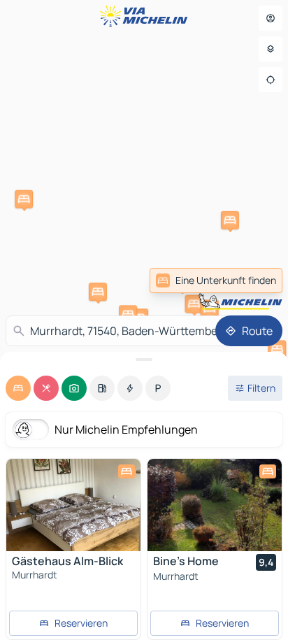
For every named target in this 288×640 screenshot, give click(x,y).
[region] (73, 505)
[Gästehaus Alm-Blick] (73, 505)
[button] (194, 303)
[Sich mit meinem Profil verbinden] (270, 18)
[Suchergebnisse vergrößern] (144, 359)
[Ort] (270, 79)
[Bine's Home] (214, 505)
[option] (18, 388)
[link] (216, 280)
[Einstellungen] (270, 49)
